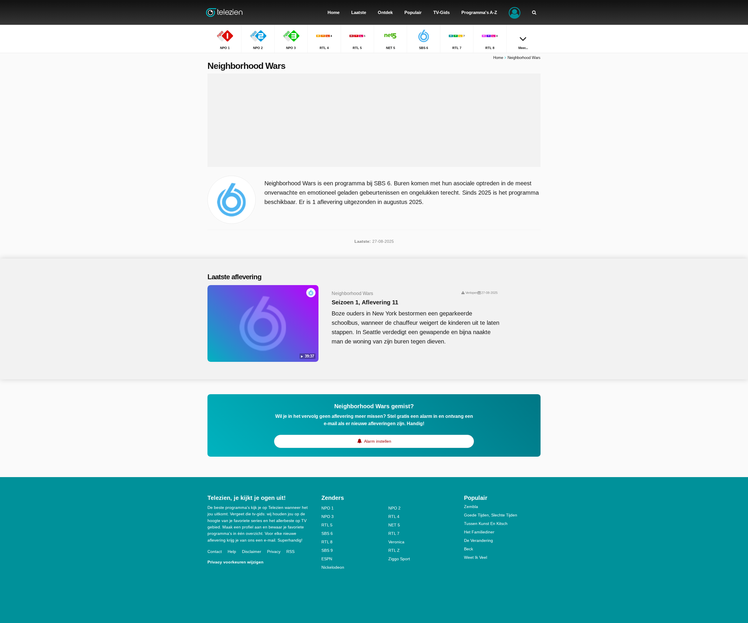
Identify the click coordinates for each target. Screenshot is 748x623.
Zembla (471, 506)
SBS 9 (327, 550)
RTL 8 (327, 542)
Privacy (273, 551)
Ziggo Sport (399, 558)
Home (498, 57)
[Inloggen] (514, 12)
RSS (290, 551)
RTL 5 (327, 525)
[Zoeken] (534, 12)
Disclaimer (251, 551)
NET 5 (394, 525)
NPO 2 (394, 508)
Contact (214, 551)
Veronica (396, 542)
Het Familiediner (479, 532)
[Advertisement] (374, 120)
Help (232, 551)
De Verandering (478, 540)
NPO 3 (327, 516)
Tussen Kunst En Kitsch (486, 523)
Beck (468, 549)
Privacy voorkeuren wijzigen (235, 562)
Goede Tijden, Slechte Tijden (490, 515)
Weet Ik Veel (475, 557)
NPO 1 (327, 508)
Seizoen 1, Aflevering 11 (365, 302)
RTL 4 (393, 516)
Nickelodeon (332, 567)
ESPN (326, 558)
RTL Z (394, 550)
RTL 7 (393, 533)
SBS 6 (327, 533)
